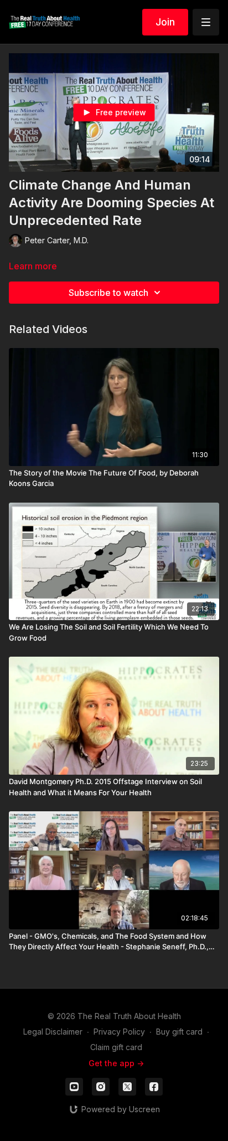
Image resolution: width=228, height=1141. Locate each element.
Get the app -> (116, 1063)
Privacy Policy (119, 1031)
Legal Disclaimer (52, 1031)
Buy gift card (179, 1031)
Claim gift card (116, 1047)
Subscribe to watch (108, 292)
